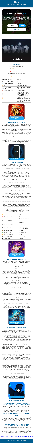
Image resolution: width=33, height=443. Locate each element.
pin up (2, 438)
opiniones (19, 4)
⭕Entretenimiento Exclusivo (17, 71)
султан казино (24, 436)
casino (14, 4)
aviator (24, 4)
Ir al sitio (16, 29)
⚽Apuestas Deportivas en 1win (17, 73)
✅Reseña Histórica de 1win (17, 66)
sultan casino (8, 438)
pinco (31, 436)
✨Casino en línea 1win (17, 68)
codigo (11, 4)
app (8, 4)
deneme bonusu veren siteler (9, 436)
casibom (15, 438)
